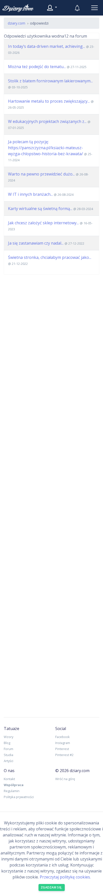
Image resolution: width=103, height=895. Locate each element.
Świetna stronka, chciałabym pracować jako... (49, 257)
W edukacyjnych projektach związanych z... (47, 121)
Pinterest (62, 749)
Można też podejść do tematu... (37, 66)
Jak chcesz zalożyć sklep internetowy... (43, 223)
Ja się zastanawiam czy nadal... (36, 243)
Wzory (8, 737)
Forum (8, 749)
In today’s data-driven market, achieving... (46, 46)
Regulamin (12, 791)
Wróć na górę (65, 779)
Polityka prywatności (19, 797)
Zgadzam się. (51, 887)
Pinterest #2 (64, 755)
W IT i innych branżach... (30, 194)
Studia (8, 755)
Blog (7, 743)
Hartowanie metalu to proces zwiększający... (49, 101)
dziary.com (16, 23)
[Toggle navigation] (94, 7)
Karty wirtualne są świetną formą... (40, 208)
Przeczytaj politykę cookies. (65, 877)
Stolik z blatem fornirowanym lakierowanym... (50, 81)
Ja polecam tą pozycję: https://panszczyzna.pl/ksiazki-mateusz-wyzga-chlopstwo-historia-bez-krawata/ (45, 147)
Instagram (62, 743)
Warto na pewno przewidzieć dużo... (41, 174)
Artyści (8, 761)
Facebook (62, 737)
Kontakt (9, 779)
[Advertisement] (51, 492)
